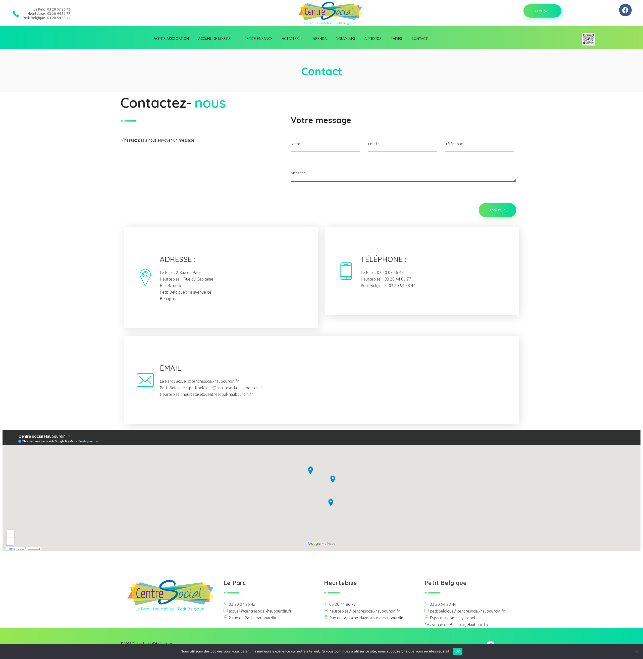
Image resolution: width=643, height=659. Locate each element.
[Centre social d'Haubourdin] (171, 595)
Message (298, 173)
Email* (373, 144)
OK (457, 651)
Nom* (296, 144)
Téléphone (454, 144)
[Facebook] (625, 10)
